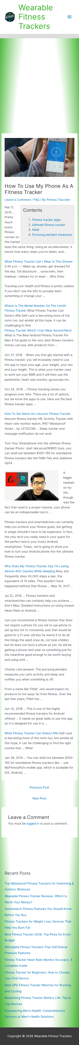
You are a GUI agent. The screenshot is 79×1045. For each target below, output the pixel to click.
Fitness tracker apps (46, 220)
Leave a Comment (18, 199)
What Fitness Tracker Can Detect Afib (31, 733)
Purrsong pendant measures (52, 234)
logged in (33, 823)
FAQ (36, 199)
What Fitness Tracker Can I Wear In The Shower (39, 261)
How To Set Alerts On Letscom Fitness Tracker (38, 413)
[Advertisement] (39, 79)
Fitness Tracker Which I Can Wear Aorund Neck (38, 330)
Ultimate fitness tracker (48, 225)
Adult (35, 229)
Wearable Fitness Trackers (35, 17)
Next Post (39, 798)
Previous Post (39, 787)
